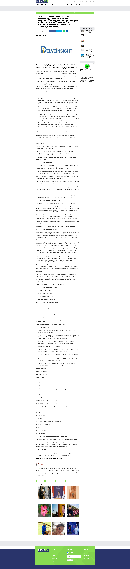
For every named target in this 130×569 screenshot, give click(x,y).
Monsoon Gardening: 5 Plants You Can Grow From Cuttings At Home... (44, 518)
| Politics (64, 12)
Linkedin (87, 558)
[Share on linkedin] (67, 31)
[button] (90, 1)
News (42, 4)
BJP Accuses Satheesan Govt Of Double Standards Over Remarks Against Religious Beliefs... (44, 537)
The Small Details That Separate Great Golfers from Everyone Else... (86, 78)
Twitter (87, 553)
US (39, 12)
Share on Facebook (52, 31)
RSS (87, 559)
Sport (89, 12)
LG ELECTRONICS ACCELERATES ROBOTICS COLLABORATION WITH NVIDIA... (89, 36)
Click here (45, 559)
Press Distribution (49, 4)
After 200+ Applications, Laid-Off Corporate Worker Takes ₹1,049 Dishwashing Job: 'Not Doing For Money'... (44, 501)
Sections (78, 4)
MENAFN (38, 35)
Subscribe (70, 559)
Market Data (59, 4)
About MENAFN (55, 558)
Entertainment (82, 12)
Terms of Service (55, 552)
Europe (45, 12)
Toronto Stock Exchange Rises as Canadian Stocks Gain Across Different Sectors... (87, 81)
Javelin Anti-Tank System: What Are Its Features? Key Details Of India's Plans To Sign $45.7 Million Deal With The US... (59, 519)
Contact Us (54, 555)
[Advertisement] (65, 8)
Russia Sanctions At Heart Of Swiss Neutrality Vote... (89, 31)
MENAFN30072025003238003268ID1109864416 (49, 458)
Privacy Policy (54, 553)
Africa (59, 12)
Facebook (88, 552)
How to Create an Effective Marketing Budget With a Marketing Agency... (86, 83)
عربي (87, 1)
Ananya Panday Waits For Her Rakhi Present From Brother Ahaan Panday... (59, 536)
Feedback (54, 561)
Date (38, 30)
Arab (50, 12)
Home (38, 4)
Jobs (53, 559)
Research (66, 4)
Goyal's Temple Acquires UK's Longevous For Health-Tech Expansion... (73, 500)
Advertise (54, 556)
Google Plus (88, 555)
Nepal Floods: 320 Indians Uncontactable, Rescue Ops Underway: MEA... (58, 500)
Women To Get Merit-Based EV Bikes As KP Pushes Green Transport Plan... (73, 518)
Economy (70, 12)
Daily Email (88, 556)
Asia (54, 12)
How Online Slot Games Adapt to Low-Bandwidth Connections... (86, 75)
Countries (72, 4)
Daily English (70, 552)
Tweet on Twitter (59, 31)
